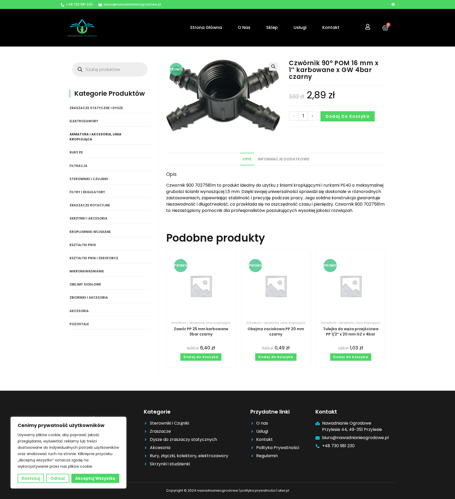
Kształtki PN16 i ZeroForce (94, 258)
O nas (244, 27)
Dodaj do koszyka (347, 116)
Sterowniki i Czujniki (89, 179)
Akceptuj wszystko (95, 478)
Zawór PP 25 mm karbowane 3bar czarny (201, 332)
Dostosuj (31, 478)
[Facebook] (393, 4)
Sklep (272, 27)
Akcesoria (79, 311)
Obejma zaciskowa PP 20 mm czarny (276, 332)
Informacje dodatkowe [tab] (283, 159)
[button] (273, 66)
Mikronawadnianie (87, 271)
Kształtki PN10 (83, 245)
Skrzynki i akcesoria (88, 218)
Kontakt (330, 27)
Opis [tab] (247, 159)
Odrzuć (57, 478)
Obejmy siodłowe (85, 284)
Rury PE (76, 152)
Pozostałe (79, 324)
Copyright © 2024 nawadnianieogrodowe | (203, 490)
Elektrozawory (84, 121)
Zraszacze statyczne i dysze (96, 108)
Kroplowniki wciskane (90, 232)
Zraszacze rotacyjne (90, 205)
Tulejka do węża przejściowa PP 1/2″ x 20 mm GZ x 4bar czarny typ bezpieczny (350, 332)
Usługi (300, 27)
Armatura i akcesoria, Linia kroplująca (200, 322)
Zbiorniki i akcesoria (89, 297)
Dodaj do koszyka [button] (201, 357)
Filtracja (78, 166)
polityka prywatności (258, 490)
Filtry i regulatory (87, 192)
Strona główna (206, 27)
